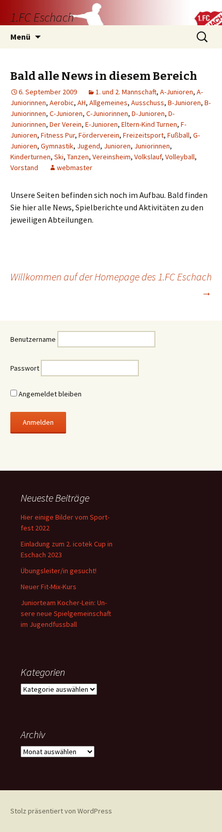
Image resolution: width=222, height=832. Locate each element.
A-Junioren (176, 91)
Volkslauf (148, 156)
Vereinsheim (111, 156)
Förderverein (98, 135)
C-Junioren (66, 113)
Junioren (117, 146)
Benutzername (33, 339)
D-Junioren (148, 113)
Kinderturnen (30, 156)
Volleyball (180, 156)
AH (81, 102)
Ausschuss (147, 102)
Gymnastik (57, 146)
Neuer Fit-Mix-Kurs (48, 586)
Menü (20, 36)
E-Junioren (101, 124)
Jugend (88, 146)
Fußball (178, 135)
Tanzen (78, 156)
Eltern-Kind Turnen (149, 124)
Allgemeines (108, 102)
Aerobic (62, 102)
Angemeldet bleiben (49, 393)
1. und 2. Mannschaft (126, 91)
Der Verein (66, 124)
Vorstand (24, 167)
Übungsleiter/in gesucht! (59, 570)
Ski (59, 156)
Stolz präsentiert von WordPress (61, 811)
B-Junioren (184, 102)
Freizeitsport (143, 135)
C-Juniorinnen (107, 113)
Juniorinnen (152, 146)
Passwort (24, 368)
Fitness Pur (58, 135)
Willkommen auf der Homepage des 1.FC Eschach (111, 284)
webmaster (74, 167)
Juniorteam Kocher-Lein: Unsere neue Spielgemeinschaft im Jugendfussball (66, 613)
